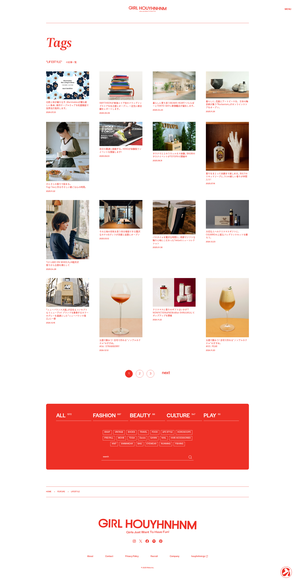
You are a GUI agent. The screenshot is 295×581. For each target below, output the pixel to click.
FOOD (155, 432)
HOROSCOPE (184, 432)
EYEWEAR (151, 444)
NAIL (163, 438)
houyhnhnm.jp (198, 556)
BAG (140, 444)
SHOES (131, 432)
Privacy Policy (132, 556)
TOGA (132, 438)
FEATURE (61, 492)
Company (174, 556)
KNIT (114, 444)
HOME (48, 492)
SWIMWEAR (127, 444)
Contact (109, 556)
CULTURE (181, 416)
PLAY (212, 416)
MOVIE (121, 438)
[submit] (190, 457)
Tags (59, 41)
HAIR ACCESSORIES (181, 438)
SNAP (107, 432)
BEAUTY (142, 416)
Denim (143, 438)
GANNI (153, 438)
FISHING (179, 444)
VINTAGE (119, 432)
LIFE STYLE (167, 432)
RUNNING (166, 444)
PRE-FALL (108, 438)
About (90, 556)
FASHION (107, 416)
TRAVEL (143, 432)
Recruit (154, 556)
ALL (64, 416)
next (166, 373)
